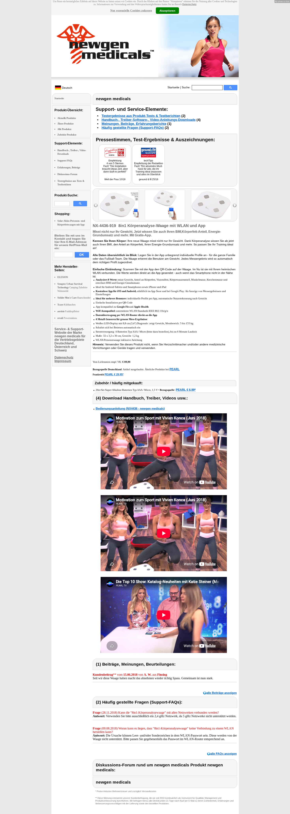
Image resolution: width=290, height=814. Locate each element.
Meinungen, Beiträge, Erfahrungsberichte (134, 124)
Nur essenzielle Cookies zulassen (131, 10)
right (235, 205)
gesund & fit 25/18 (148, 179)
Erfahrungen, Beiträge (68, 167)
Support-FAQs (64, 160)
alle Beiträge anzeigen (221, 692)
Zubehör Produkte (66, 134)
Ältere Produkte (65, 123)
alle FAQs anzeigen (223, 753)
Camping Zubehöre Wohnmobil (72, 287)
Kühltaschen (66, 304)
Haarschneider (74, 297)
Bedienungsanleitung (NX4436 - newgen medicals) (130, 408)
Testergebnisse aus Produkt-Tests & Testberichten (141, 116)
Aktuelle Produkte (66, 118)
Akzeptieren (167, 10)
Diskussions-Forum (67, 174)
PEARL (174, 369)
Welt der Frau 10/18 (114, 179)
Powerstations (67, 318)
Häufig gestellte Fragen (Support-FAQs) (133, 128)
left (96, 205)
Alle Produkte (64, 129)
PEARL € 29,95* (114, 374)
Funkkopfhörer (68, 311)
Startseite (173, 87)
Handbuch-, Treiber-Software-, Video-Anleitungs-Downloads (149, 120)
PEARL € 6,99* (186, 389)
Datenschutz (189, 4)
